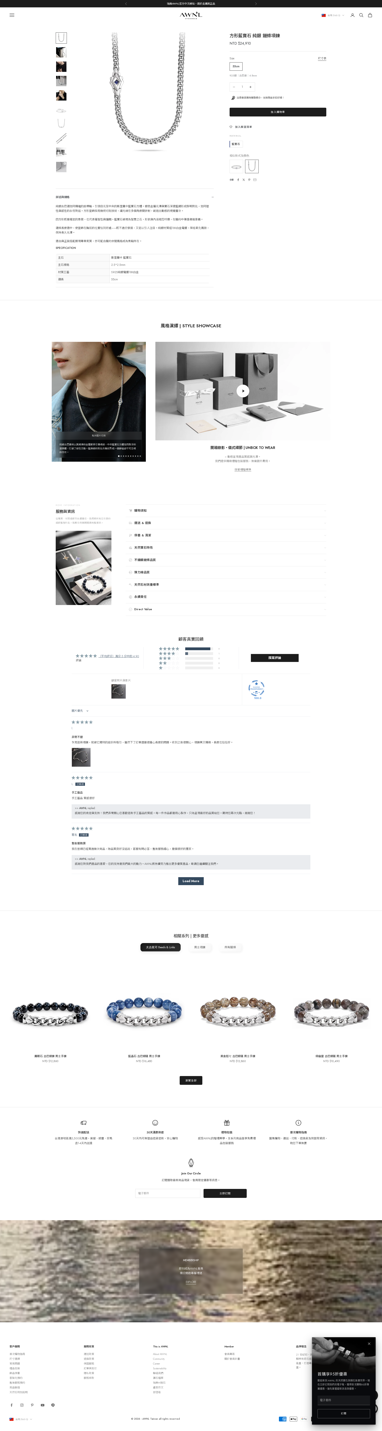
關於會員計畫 (232, 1359)
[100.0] (256, 688)
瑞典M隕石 (159, 1383)
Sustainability (160, 1368)
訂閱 (344, 1413)
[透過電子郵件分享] (254, 179)
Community (159, 1359)
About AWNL (160, 1354)
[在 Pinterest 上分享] (249, 179)
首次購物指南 (298, 1132)
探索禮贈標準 (243, 470)
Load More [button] (191, 881)
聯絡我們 (158, 1373)
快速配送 (83, 1132)
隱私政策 (89, 1373)
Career (156, 1364)
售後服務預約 (17, 1383)
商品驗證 (15, 1387)
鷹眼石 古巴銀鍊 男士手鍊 (50, 1056)
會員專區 (229, 1354)
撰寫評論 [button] (274, 658)
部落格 (157, 1392)
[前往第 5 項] (61, 95)
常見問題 (15, 1364)
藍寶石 (236, 144)
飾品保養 (15, 1373)
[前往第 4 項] (61, 81)
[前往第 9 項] (61, 152)
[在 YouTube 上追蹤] (43, 1405)
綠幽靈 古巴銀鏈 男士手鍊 (331, 1056)
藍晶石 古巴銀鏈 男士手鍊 (144, 1056)
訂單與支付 (90, 1368)
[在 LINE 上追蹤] (53, 1405)
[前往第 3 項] (61, 66)
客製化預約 (16, 1378)
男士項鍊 (200, 947)
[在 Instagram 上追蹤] (22, 1405)
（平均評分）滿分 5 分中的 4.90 (118, 656)
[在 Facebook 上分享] (238, 179)
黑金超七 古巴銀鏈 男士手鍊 (237, 1056)
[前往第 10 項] (61, 167)
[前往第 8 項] (61, 138)
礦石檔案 (158, 1378)
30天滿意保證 (155, 1132)
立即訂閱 (225, 1193)
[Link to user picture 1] (81, 757)
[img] (82, 722)
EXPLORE (191, 1282)
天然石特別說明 (19, 1392)
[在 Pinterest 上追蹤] (32, 1405)
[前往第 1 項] (61, 38)
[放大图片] (139, 348)
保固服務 (89, 1364)
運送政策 (89, 1354)
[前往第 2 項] (61, 52)
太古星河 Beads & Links (160, 947)
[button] (169, 649)
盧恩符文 (158, 1387)
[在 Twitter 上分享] (243, 179)
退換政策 (89, 1359)
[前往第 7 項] (61, 124)
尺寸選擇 (15, 1359)
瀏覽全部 (191, 1080)
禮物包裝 (226, 1132)
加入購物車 (278, 112)
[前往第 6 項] (61, 109)
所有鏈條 (230, 947)
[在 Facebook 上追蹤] (12, 1405)
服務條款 (89, 1378)
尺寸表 (322, 58)
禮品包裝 (15, 1368)
